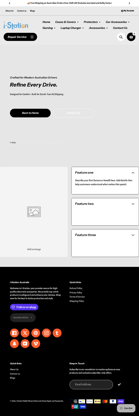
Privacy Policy (76, 292)
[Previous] (10, 3)
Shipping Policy (77, 301)
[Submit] (119, 384)
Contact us (21, 10)
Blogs (32, 10)
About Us (9, 10)
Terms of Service (77, 296)
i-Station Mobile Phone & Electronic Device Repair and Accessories (39, 143)
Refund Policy (76, 288)
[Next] (129, 3)
